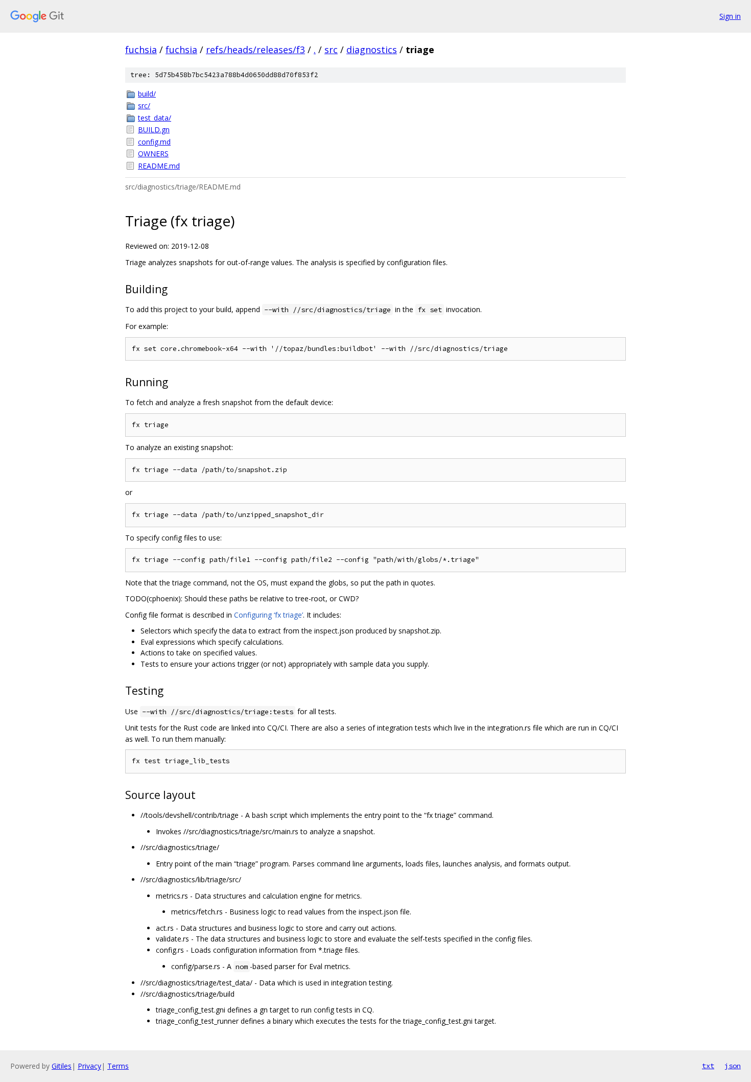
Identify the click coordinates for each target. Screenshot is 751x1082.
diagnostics (371, 49)
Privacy (89, 1066)
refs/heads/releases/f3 (255, 49)
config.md (154, 142)
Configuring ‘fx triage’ (268, 615)
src (331, 49)
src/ (144, 105)
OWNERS (153, 153)
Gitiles (62, 1066)
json (732, 1065)
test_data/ (154, 118)
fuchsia (141, 49)
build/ (147, 94)
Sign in (730, 16)
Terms (118, 1066)
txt (708, 1065)
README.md (159, 166)
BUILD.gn (154, 129)
